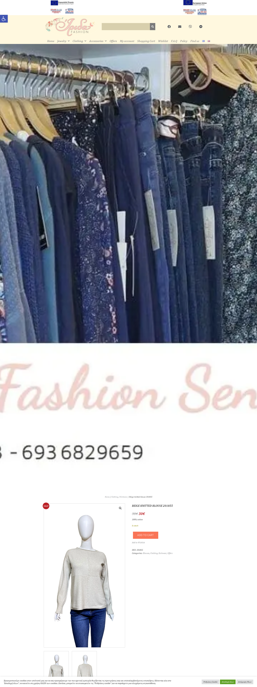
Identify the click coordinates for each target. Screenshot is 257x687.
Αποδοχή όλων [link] (228, 682)
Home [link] (50, 41)
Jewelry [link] (61, 41)
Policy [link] (183, 41)
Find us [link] (194, 41)
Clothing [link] (78, 41)
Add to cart (145, 535)
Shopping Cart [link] (146, 41)
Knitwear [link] (123, 497)
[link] (4, 19)
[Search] (152, 26)
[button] (120, 508)
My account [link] (127, 41)
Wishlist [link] (163, 41)
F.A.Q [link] (174, 41)
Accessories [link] (96, 41)
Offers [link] (113, 41)
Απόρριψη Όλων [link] (244, 682)
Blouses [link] (146, 553)
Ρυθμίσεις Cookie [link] (210, 682)
